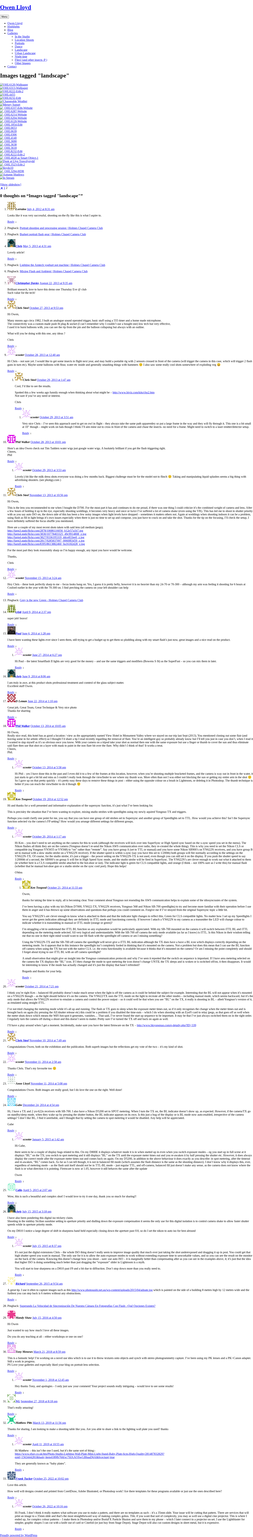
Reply (10, 221)
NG (18, 1401)
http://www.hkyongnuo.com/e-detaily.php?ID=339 (166, 1025)
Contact (11, 66)
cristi (18, 612)
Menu (4, 16)
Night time (21, 56)
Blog (10, 29)
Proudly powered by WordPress (18, 1535)
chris (18, 676)
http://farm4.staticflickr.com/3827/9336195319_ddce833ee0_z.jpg (45, 537)
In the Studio (22, 36)
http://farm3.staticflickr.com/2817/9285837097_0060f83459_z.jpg (45, 540)
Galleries (12, 33)
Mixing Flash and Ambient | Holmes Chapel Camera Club (54, 271)
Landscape (21, 49)
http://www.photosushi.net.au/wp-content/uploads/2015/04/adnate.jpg (112, 1290)
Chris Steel (22, 1040)
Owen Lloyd (15, 7)
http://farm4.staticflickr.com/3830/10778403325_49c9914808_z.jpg (46, 534)
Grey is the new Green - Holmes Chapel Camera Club (51, 600)
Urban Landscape (25, 53)
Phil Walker (23, 726)
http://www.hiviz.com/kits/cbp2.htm (133, 392)
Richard (20, 1283)
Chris (19, 246)
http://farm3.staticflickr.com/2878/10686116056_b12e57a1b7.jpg (45, 530)
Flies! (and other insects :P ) (31, 59)
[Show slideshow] (10, 184)
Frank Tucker (24, 1478)
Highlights (13, 26)
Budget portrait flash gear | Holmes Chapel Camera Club (53, 234)
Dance (18, 46)
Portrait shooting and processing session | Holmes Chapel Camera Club (61, 228)
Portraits (19, 43)
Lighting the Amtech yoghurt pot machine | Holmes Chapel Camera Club (62, 265)
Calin (19, 1190)
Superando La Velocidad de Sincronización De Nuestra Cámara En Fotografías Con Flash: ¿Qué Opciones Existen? (87, 1305)
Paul (18, 633)
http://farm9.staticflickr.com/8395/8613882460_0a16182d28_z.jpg (46, 544)
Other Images (23, 63)
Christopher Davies (27, 283)
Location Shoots (24, 39)
